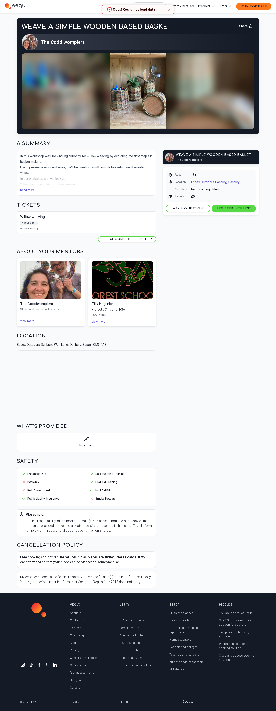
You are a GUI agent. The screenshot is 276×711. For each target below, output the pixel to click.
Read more (27, 190)
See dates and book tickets (125, 239)
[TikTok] (31, 664)
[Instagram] (22, 664)
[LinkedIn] (55, 664)
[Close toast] (169, 9)
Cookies (188, 701)
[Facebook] (39, 664)
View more (27, 321)
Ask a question (188, 208)
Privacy (74, 701)
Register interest (234, 208)
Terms (123, 701)
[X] (47, 664)
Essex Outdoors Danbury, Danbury (215, 182)
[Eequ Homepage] (15, 6)
